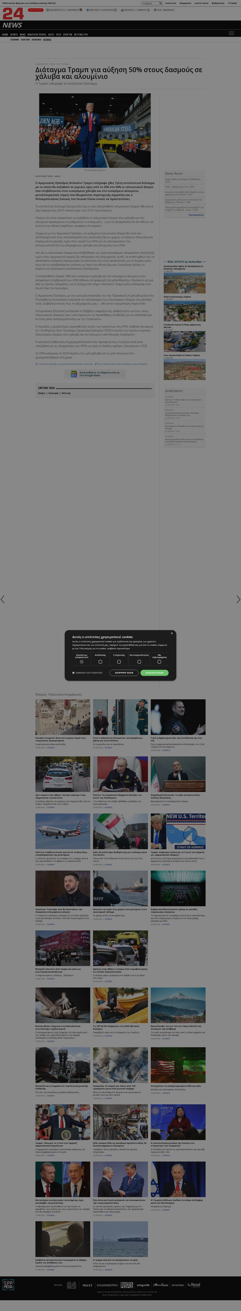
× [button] (172, 633)
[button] (87, 672)
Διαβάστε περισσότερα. (118, 648)
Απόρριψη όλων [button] (124, 672)
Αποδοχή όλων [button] (154, 672)
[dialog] (120, 655)
